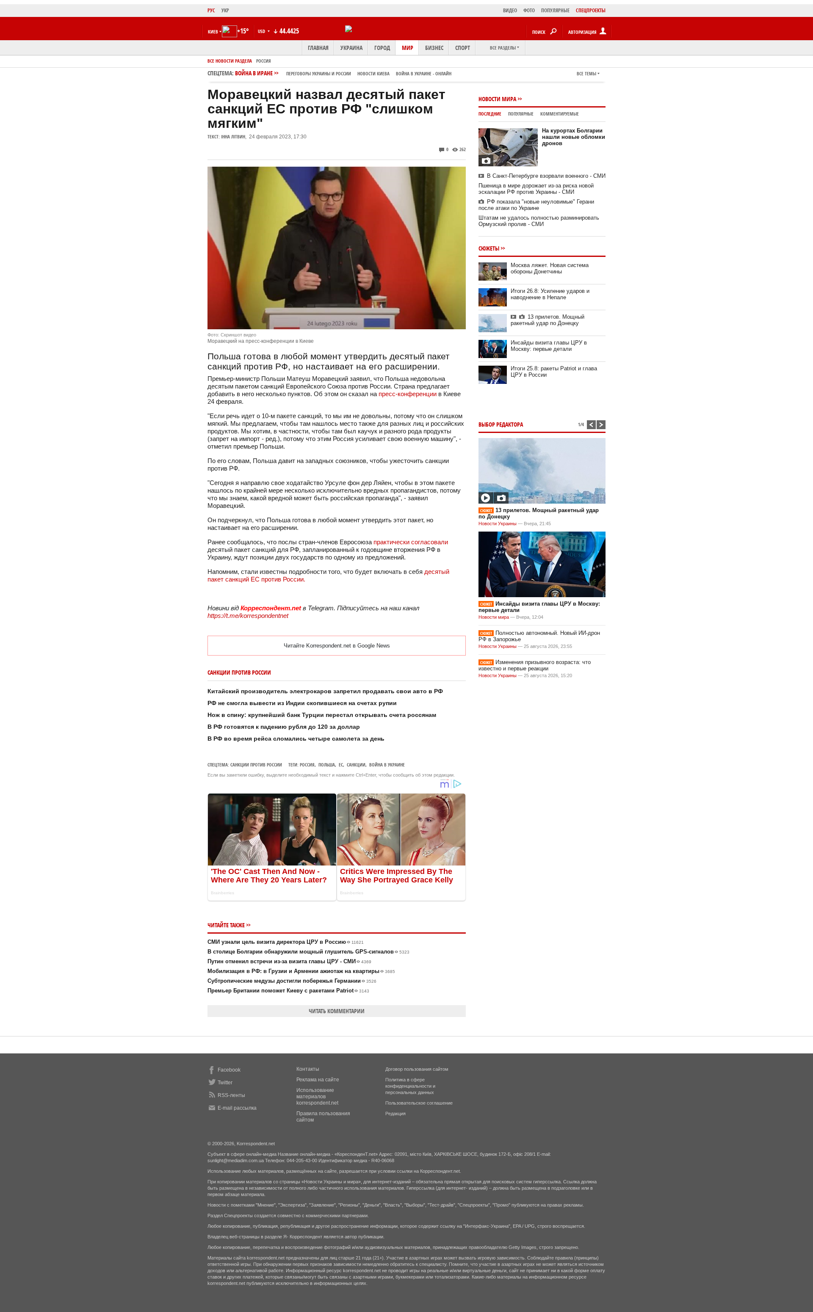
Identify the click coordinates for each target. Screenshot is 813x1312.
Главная (318, 48)
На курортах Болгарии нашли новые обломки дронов (573, 136)
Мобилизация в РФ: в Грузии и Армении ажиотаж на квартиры (301, 971)
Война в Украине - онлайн (423, 73)
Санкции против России (256, 764)
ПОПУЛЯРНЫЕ (555, 10)
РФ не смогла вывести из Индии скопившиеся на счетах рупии (302, 703)
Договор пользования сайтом (416, 1069)
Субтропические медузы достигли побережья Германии (291, 981)
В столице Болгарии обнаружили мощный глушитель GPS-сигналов (308, 951)
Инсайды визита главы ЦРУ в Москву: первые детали (549, 345)
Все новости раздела (229, 61)
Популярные (521, 113)
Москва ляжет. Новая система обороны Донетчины (550, 268)
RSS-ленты (231, 1095)
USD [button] (262, 31)
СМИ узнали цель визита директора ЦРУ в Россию (285, 942)
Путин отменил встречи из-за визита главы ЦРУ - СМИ (289, 961)
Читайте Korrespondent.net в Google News (337, 645)
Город (382, 48)
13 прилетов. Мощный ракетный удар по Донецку (547, 320)
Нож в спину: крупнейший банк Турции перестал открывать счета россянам (321, 714)
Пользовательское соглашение (419, 1102)
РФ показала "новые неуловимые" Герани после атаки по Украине (536, 204)
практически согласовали (410, 542)
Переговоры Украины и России (318, 73)
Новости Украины (497, 523)
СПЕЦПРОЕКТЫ (591, 10)
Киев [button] (213, 31)
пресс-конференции (408, 393)
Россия (263, 61)
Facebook (229, 1070)
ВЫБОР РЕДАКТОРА (500, 424)
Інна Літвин (233, 136)
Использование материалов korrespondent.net (317, 1096)
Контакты (307, 1069)
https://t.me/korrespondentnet (247, 615)
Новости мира (497, 99)
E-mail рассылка (237, 1108)
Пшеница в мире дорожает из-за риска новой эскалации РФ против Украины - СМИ (536, 188)
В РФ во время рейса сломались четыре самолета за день (295, 738)
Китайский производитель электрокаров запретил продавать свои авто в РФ (325, 691)
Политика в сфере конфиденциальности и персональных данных (410, 1086)
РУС (211, 10)
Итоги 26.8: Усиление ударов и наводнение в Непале (550, 294)
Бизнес (434, 48)
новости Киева (373, 73)
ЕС (341, 764)
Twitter (225, 1083)
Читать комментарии (337, 1011)
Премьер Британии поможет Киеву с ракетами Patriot (288, 990)
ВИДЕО (510, 10)
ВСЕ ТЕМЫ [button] (586, 73)
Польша (326, 764)
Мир (407, 48)
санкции (356, 764)
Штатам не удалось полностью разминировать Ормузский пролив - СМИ (538, 221)
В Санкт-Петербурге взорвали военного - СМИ (546, 176)
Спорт (462, 48)
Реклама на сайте (317, 1080)
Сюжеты (488, 248)
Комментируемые (559, 113)
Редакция (395, 1113)
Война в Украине (387, 764)
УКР (225, 10)
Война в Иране (343, 73)
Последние (489, 113)
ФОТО (529, 10)
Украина (351, 48)
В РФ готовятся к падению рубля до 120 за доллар (283, 726)
